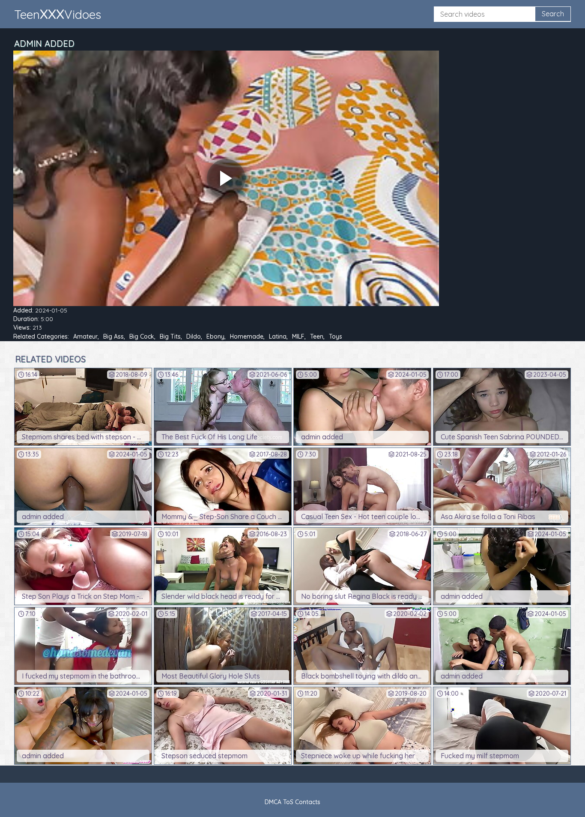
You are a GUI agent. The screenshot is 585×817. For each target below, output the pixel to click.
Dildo (193, 336)
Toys (335, 336)
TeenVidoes (57, 13)
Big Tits (170, 336)
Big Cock (141, 336)
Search (553, 13)
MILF (298, 336)
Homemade (246, 336)
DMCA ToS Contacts (292, 802)
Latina (278, 336)
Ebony (215, 336)
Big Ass (113, 336)
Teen (316, 336)
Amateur (85, 336)
